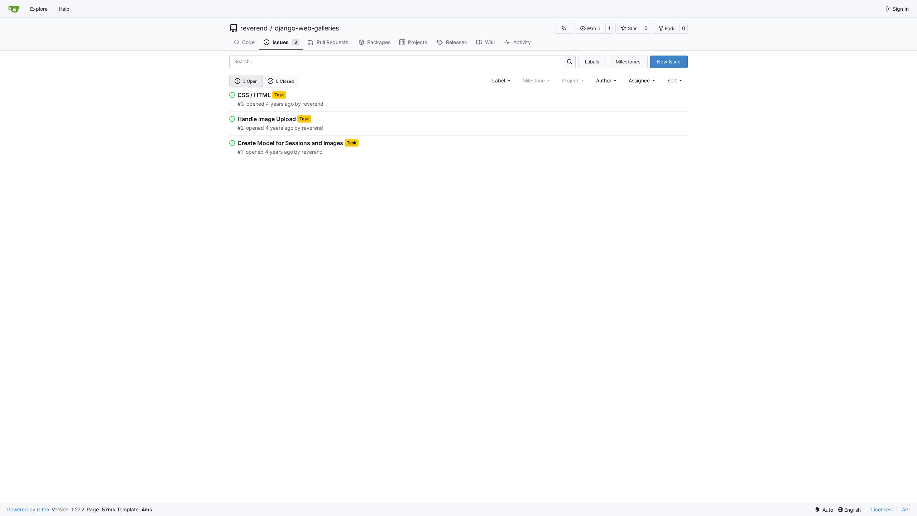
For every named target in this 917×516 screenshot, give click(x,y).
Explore (39, 9)
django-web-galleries (307, 28)
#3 (240, 104)
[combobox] (502, 80)
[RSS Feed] (564, 28)
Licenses (881, 509)
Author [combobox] (603, 80)
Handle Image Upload (266, 119)
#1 (240, 152)
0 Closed (285, 81)
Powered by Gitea (28, 509)
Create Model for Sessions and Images (290, 143)
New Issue (669, 61)
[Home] (14, 9)
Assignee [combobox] (639, 80)
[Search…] (570, 62)
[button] (590, 28)
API (906, 509)
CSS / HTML (254, 95)
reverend (254, 28)
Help (64, 9)
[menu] (675, 80)
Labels (592, 61)
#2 (240, 128)
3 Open (250, 81)
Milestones (628, 61)
